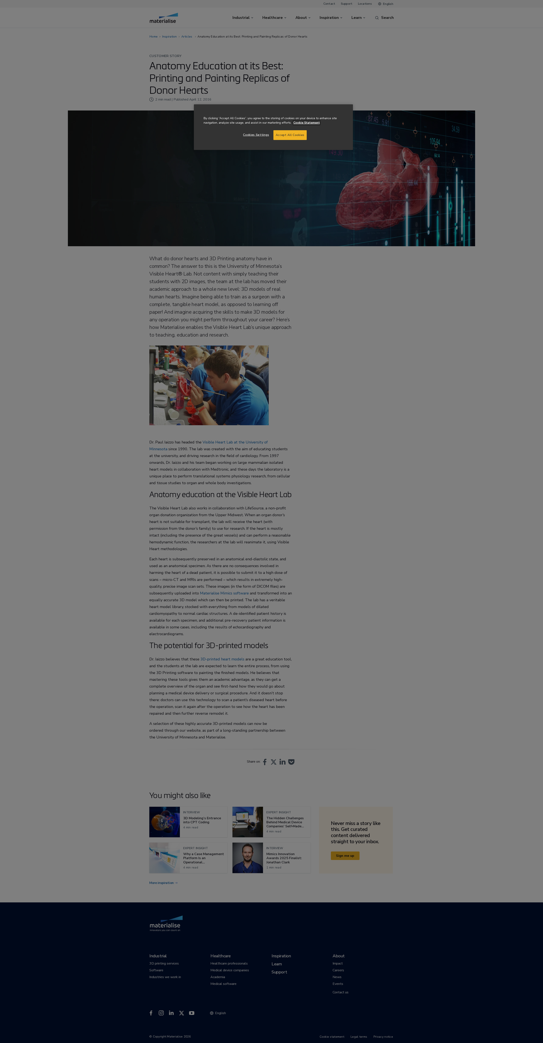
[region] (273, 127)
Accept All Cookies (290, 135)
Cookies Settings (256, 135)
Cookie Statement (306, 123)
